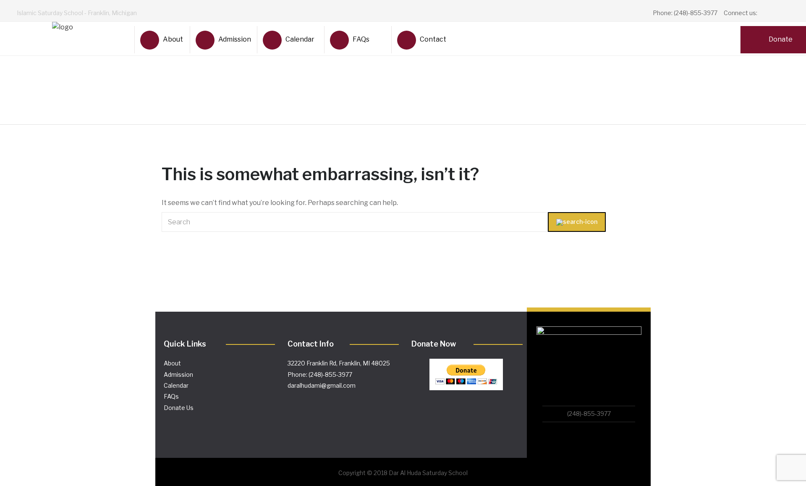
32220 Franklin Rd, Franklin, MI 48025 (339, 363)
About (173, 39)
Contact (433, 39)
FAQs (361, 39)
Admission (234, 39)
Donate (781, 39)
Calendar (299, 39)
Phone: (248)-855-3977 (320, 374)
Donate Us (179, 407)
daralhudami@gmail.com (322, 385)
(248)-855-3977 (589, 413)
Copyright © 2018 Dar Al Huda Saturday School (403, 472)
